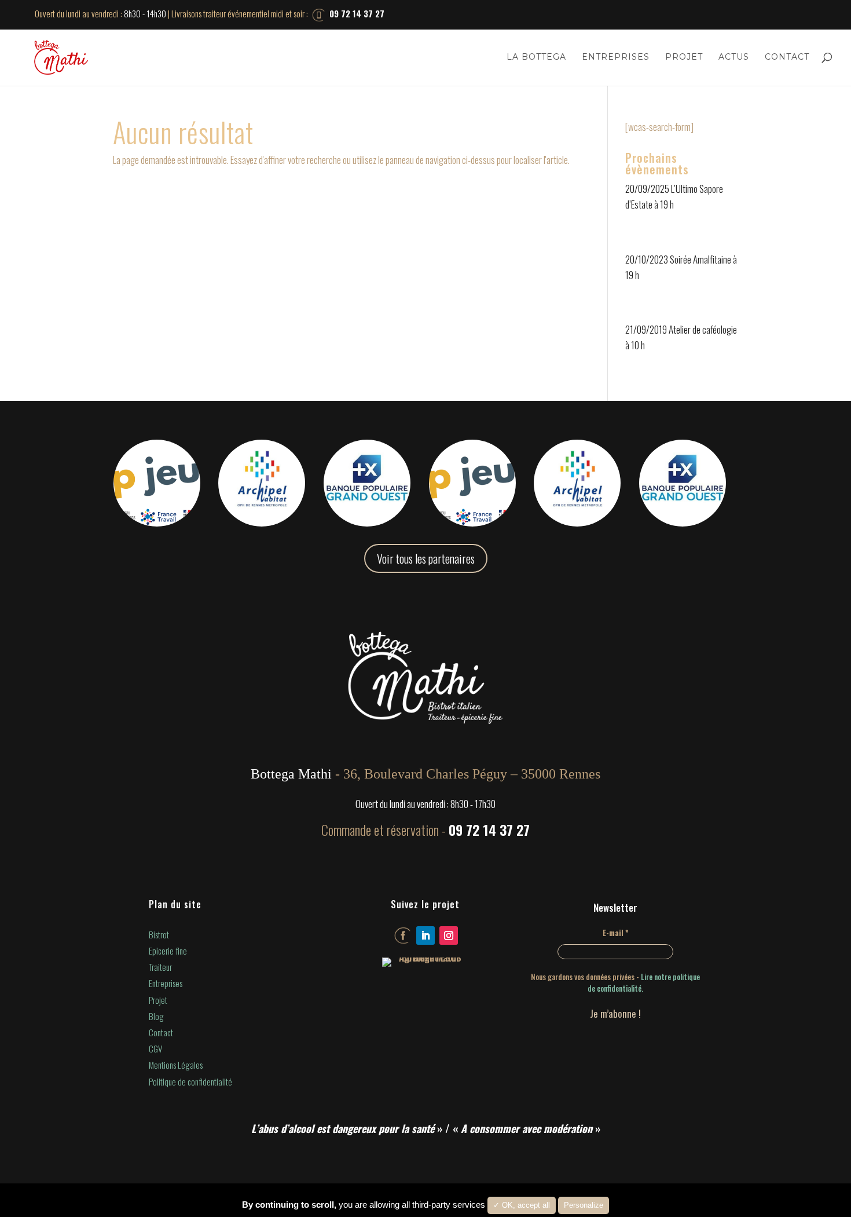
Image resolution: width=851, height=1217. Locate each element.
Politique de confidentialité (190, 1081)
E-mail (616, 932)
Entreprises (616, 57)
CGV (155, 1048)
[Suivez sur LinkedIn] (425, 935)
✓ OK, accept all (521, 1205)
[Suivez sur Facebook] (402, 935)
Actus (733, 57)
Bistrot (159, 934)
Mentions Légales (176, 1064)
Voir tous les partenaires (426, 558)
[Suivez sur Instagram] (448, 935)
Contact (787, 57)
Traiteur (160, 966)
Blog (156, 1016)
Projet (684, 57)
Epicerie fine (168, 950)
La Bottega (536, 57)
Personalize (583, 1205)
